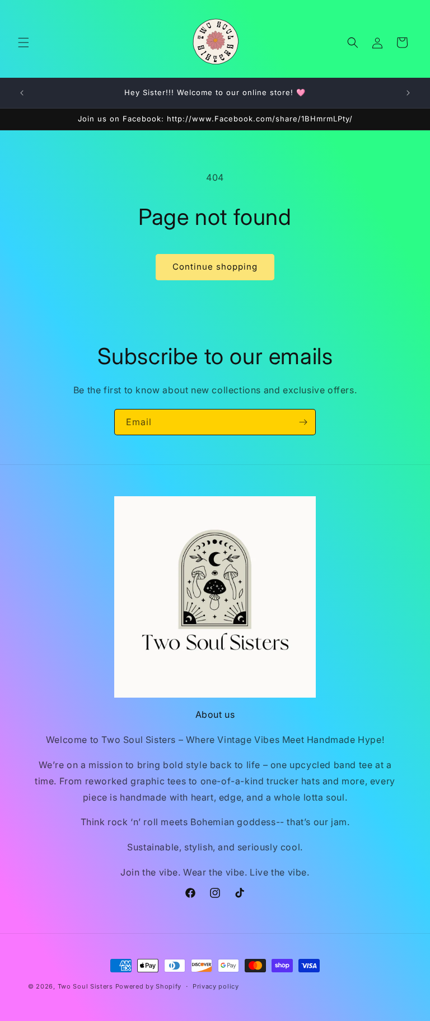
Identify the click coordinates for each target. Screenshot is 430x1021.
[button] (23, 42)
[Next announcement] (408, 93)
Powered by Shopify (148, 986)
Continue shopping (215, 266)
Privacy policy (216, 986)
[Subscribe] (303, 422)
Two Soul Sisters (85, 986)
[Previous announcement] (22, 93)
